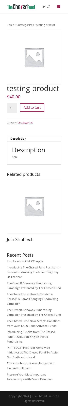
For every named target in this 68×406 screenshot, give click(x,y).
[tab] (34, 139)
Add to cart (32, 107)
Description (18, 139)
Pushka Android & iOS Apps (25, 261)
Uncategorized (25, 25)
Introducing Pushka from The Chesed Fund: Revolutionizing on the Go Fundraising (31, 336)
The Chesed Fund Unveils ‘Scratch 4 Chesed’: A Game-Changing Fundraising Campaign (32, 299)
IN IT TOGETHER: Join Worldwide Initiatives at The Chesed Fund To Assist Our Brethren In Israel (32, 352)
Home (10, 25)
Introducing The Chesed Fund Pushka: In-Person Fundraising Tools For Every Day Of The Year (33, 272)
